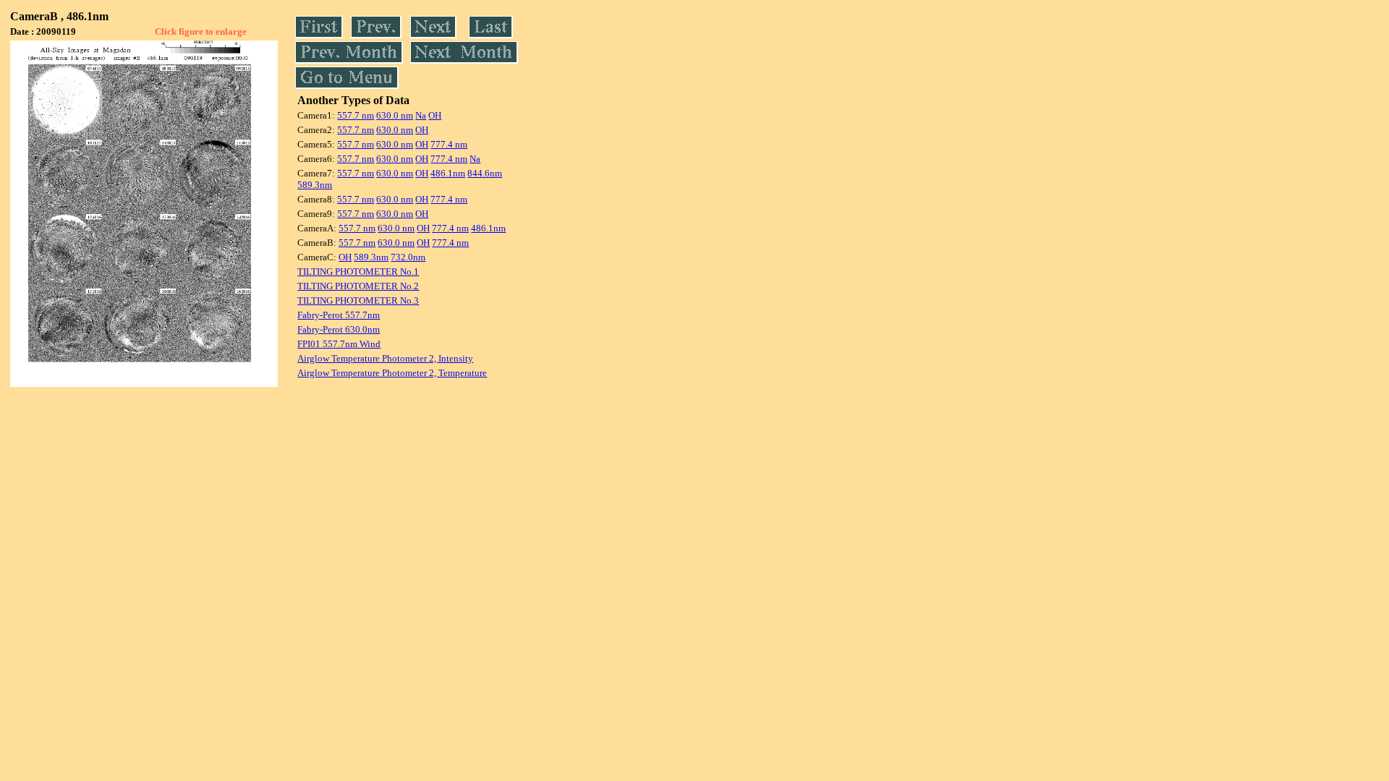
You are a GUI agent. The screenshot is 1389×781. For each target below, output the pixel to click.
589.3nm (314, 184)
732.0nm (408, 257)
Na (420, 115)
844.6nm (484, 173)
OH (434, 115)
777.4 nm (448, 144)
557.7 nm (355, 115)
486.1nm (447, 173)
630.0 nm (394, 115)
